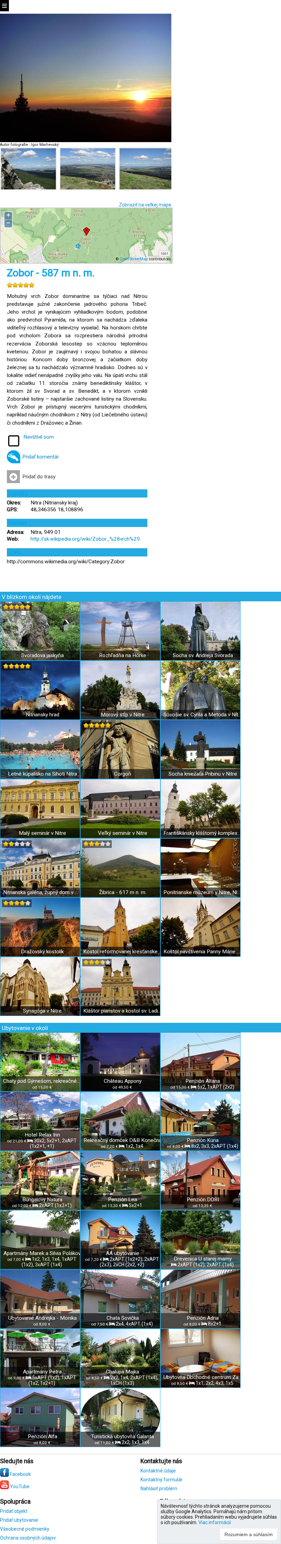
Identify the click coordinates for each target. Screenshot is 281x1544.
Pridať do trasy (39, 477)
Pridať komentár (40, 457)
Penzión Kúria (203, 1140)
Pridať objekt (13, 1511)
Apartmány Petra (42, 1372)
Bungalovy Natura (42, 1199)
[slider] (20, 285)
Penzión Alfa (42, 1436)
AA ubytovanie (122, 1253)
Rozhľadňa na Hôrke (122, 655)
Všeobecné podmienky (24, 1529)
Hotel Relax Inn (42, 1135)
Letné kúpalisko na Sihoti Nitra (42, 774)
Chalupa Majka (122, 1372)
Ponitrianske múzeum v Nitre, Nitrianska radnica (202, 892)
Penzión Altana (202, 1081)
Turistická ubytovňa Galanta (122, 1436)
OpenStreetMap (134, 258)
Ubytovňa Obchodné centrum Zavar (202, 1377)
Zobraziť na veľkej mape (145, 205)
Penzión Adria (203, 1318)
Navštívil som (38, 437)
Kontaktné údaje (158, 1470)
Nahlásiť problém (158, 1488)
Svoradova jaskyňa (42, 655)
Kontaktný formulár (161, 1479)
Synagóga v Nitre (42, 1011)
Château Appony (123, 1081)
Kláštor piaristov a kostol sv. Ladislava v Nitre (122, 1011)
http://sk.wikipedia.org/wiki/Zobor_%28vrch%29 (85, 539)
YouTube (19, 1486)
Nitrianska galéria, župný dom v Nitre (42, 892)
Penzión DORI (203, 1199)
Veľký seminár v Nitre (122, 833)
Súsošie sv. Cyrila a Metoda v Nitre (202, 715)
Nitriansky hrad (42, 715)
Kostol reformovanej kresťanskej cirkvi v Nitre (122, 952)
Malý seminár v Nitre (42, 833)
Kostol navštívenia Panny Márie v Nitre (202, 952)
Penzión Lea (122, 1199)
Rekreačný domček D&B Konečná (123, 1140)
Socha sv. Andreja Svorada (203, 655)
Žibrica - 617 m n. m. (122, 892)
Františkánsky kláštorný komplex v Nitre (202, 833)
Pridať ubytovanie (19, 1520)
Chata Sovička (123, 1318)
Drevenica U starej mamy (203, 1259)
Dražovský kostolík (42, 952)
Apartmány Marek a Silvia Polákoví (42, 1253)
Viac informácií (214, 1522)
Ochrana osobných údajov (28, 1538)
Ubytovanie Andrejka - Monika (42, 1318)
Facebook (20, 1474)
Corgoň (122, 774)
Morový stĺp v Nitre (123, 715)
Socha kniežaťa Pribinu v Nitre (203, 774)
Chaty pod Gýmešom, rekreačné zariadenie (42, 1081)
